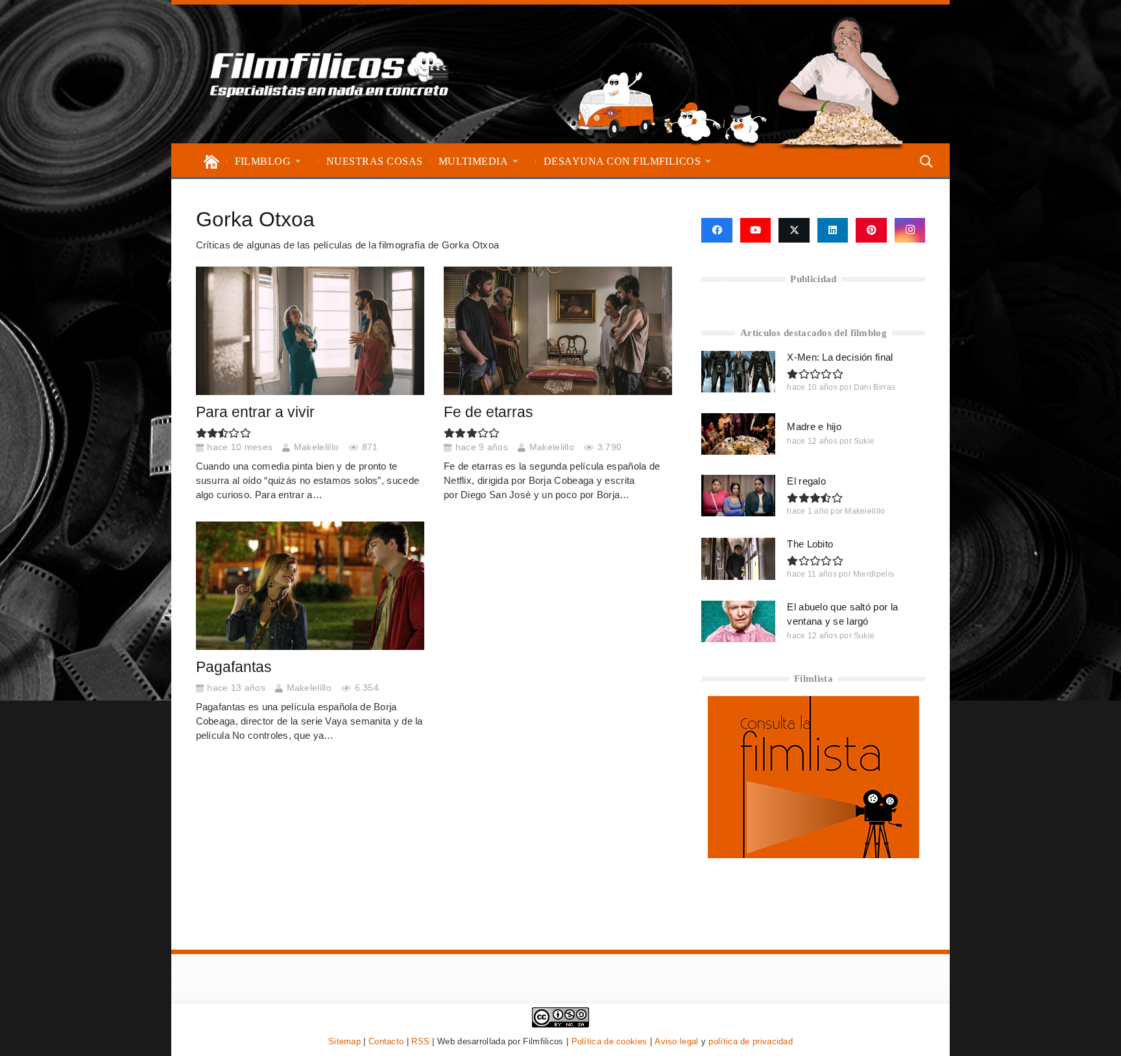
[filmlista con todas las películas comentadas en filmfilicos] (813, 854)
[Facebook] (716, 230)
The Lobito (810, 543)
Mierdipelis (873, 574)
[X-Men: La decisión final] (738, 371)
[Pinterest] (871, 230)
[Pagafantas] (310, 586)
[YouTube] (755, 230)
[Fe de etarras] (558, 331)
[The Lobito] (738, 558)
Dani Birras (874, 387)
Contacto (386, 1041)
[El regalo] (738, 495)
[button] (298, 161)
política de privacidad (750, 1041)
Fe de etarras (488, 412)
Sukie (864, 441)
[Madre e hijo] (738, 434)
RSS (420, 1041)
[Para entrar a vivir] (310, 331)
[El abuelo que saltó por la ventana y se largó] (738, 621)
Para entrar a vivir (255, 412)
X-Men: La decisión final (840, 357)
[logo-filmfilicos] (329, 74)
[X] (794, 230)
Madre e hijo (814, 426)
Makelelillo (316, 447)
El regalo (806, 480)
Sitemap (344, 1041)
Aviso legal (676, 1041)
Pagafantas (234, 667)
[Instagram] (910, 230)
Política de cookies (609, 1041)
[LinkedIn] (833, 230)
